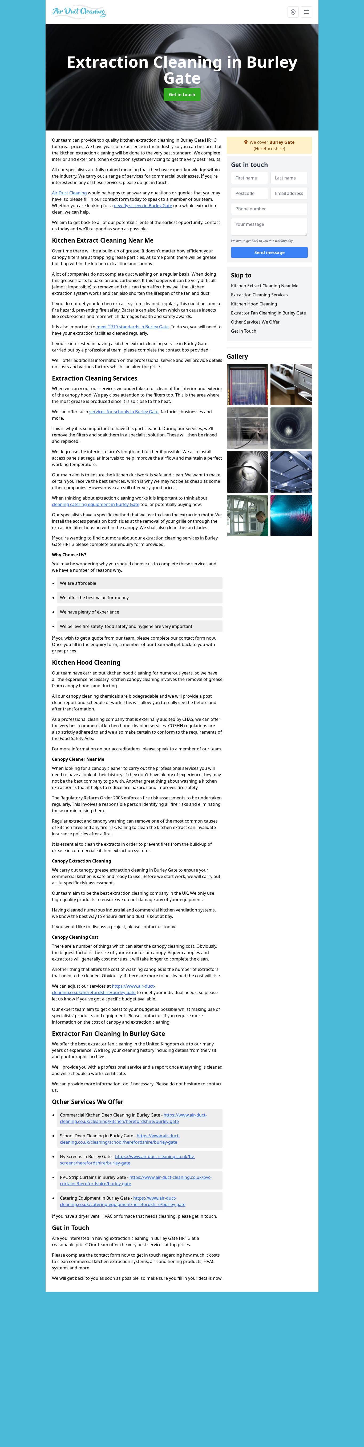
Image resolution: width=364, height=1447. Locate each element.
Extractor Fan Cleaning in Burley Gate (268, 313)
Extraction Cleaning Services (259, 295)
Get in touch (182, 94)
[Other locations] (293, 12)
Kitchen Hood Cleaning (254, 304)
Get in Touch (243, 331)
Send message (269, 253)
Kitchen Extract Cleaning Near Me (264, 286)
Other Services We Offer (255, 322)
